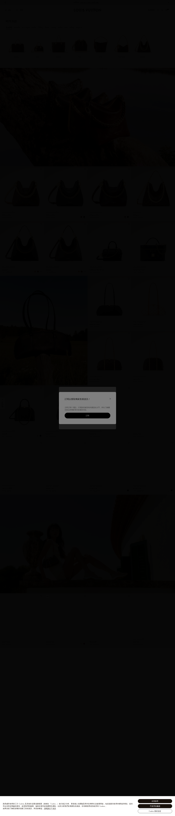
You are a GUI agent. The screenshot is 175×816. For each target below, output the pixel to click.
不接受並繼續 (155, 806)
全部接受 (155, 801)
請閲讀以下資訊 (50, 808)
